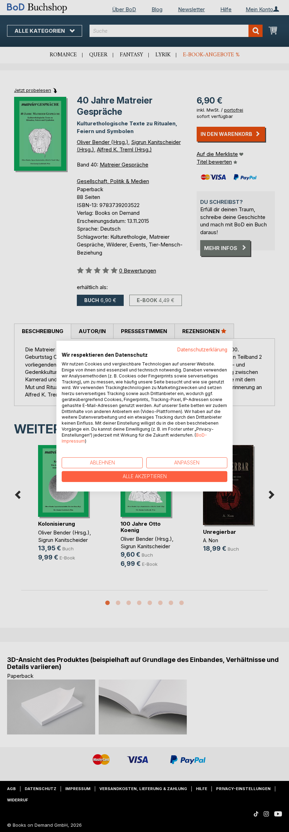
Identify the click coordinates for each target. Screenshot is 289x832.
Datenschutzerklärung (202, 349)
